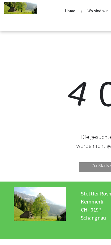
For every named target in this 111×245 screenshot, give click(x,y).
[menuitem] (71, 11)
